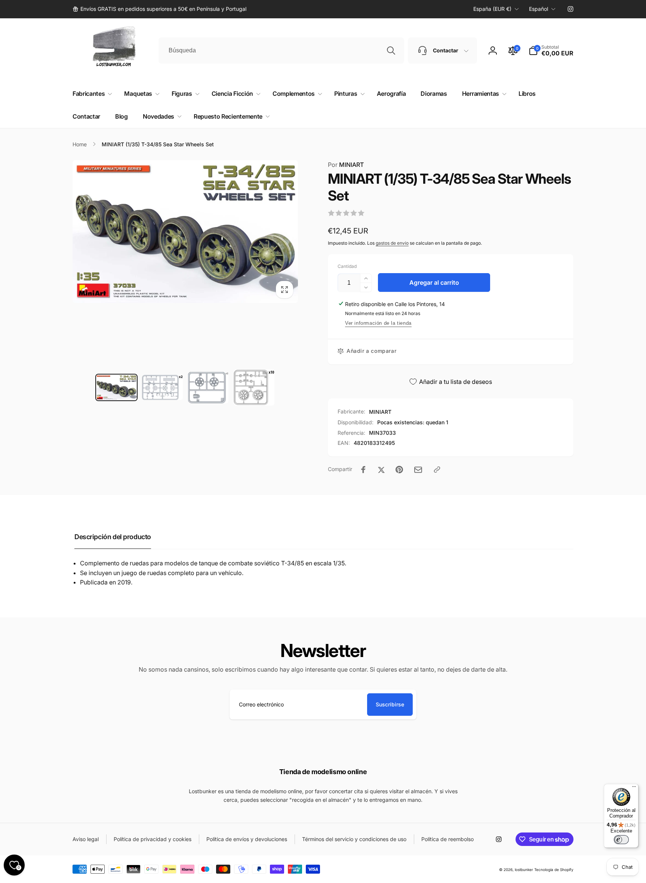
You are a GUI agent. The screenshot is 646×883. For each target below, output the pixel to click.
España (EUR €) (492, 9)
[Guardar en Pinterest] (399, 469)
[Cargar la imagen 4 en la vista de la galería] (254, 387)
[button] (551, 50)
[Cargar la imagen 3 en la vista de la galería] (208, 387)
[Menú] (634, 788)
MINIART (346, 164)
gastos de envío (392, 243)
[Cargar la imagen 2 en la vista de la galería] (162, 387)
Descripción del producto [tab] (112, 537)
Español (538, 9)
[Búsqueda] (391, 50)
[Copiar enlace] (437, 469)
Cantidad (347, 266)
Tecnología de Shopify (553, 869)
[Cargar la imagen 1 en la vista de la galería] (116, 387)
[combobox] (281, 50)
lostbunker (524, 869)
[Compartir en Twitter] (381, 469)
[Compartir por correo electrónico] (418, 469)
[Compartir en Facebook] (363, 469)
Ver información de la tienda (378, 323)
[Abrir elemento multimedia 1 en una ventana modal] (185, 231)
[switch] (621, 839)
